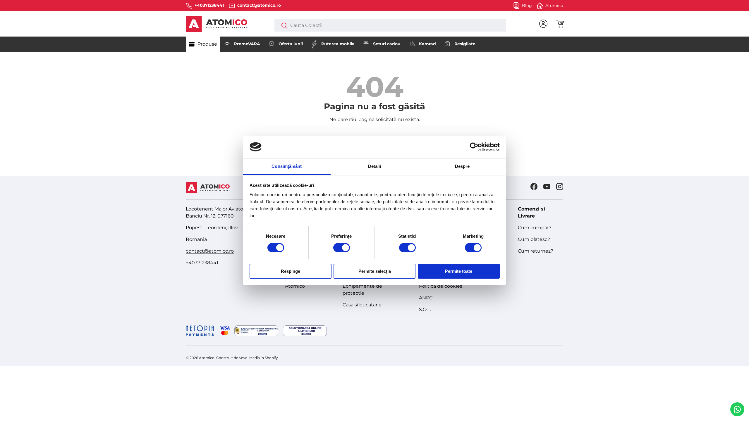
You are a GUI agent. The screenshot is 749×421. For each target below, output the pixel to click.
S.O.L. (425, 309)
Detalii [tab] (374, 166)
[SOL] (305, 330)
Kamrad (427, 43)
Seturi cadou (387, 43)
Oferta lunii (291, 43)
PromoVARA (247, 43)
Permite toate (458, 271)
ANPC (425, 298)
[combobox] (390, 25)
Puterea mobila (338, 43)
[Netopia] (208, 330)
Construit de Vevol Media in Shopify (247, 358)
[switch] (341, 247)
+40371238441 (202, 262)
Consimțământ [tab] (287, 166)
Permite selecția (374, 271)
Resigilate (464, 43)
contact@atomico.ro (210, 251)
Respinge (290, 271)
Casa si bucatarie (362, 305)
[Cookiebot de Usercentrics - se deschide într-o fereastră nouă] (474, 146)
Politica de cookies (440, 286)
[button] (559, 23)
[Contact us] (737, 409)
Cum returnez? (535, 251)
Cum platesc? (534, 239)
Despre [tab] (462, 166)
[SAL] (256, 330)
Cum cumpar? (535, 227)
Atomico (295, 286)
